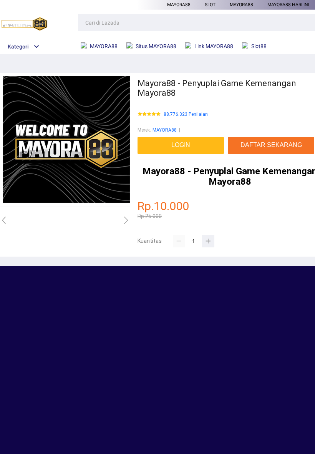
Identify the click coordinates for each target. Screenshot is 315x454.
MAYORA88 (179, 4)
